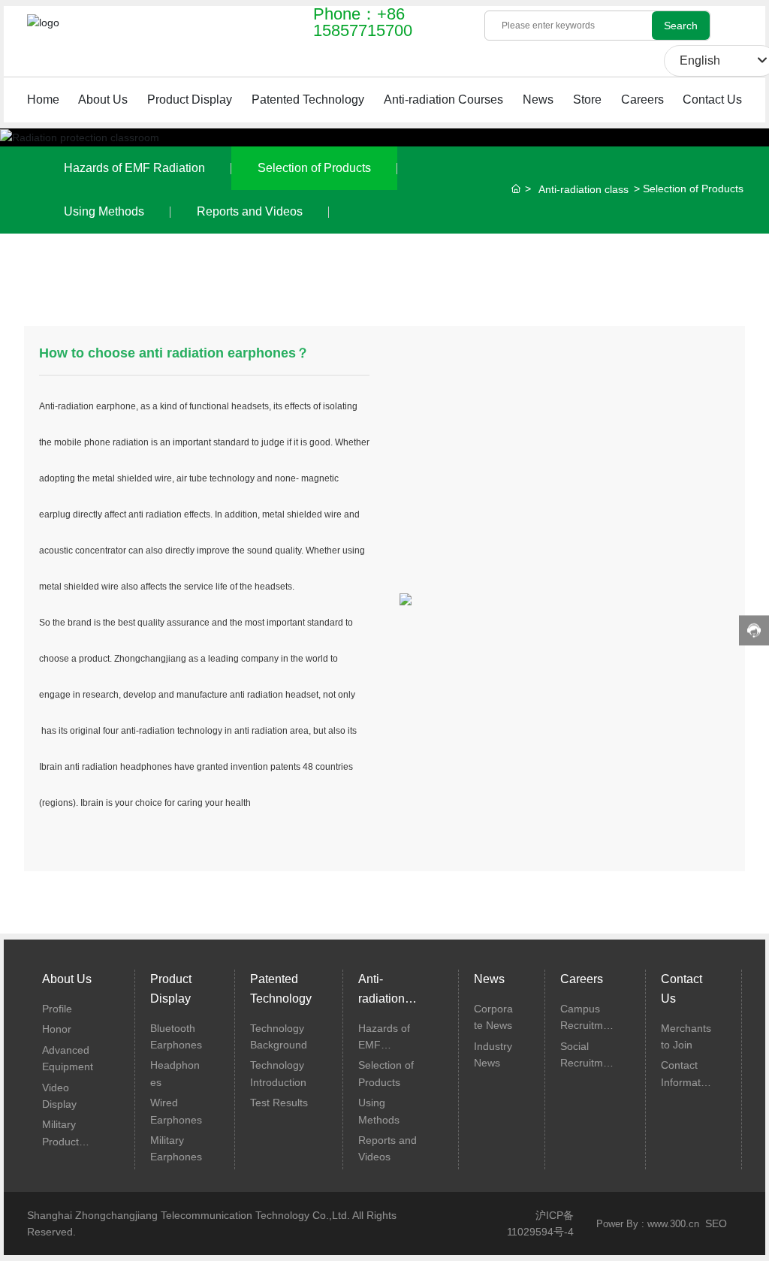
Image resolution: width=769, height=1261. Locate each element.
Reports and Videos (250, 211)
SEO (716, 1223)
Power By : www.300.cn (647, 1223)
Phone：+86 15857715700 (362, 22)
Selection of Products (314, 167)
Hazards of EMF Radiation (134, 167)
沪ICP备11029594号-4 (540, 1223)
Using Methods (104, 211)
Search (681, 26)
